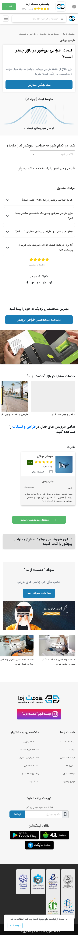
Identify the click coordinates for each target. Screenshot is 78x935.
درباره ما (72, 749)
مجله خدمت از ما (67, 741)
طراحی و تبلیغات (27, 34)
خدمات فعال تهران (31, 741)
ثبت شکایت (34, 781)
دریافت (17, 814)
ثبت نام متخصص (31, 765)
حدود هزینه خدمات (49, 34)
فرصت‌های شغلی (67, 757)
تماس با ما (70, 765)
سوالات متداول (69, 773)
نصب (9, 6)
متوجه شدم (15, 925)
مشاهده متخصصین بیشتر (34, 520)
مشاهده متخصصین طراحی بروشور (39, 319)
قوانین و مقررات (68, 781)
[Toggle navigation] (6, 19)
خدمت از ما (69, 34)
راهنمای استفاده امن (30, 773)
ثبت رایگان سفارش (39, 85)
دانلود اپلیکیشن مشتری (29, 757)
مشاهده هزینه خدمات (29, 749)
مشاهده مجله (42, 593)
